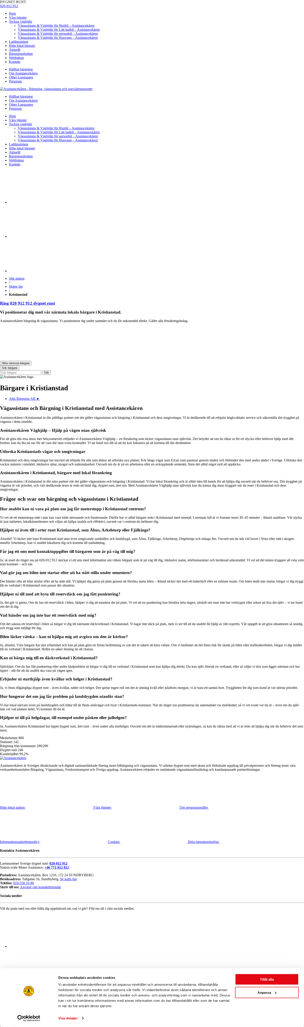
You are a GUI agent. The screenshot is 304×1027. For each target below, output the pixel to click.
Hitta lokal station (13, 807)
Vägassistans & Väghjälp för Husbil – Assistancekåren (56, 25)
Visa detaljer (68, 1018)
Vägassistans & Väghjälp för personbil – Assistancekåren (58, 33)
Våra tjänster (18, 17)
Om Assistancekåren (23, 73)
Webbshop (16, 58)
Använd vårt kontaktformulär (40, 887)
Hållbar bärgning (21, 69)
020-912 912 (9, 6)
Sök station (16, 278)
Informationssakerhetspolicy (20, 842)
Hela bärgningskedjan (204, 842)
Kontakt (14, 62)
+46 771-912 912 (57, 867)
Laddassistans (18, 41)
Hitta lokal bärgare (22, 46)
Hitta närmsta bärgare (16, 363)
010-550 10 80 (23, 883)
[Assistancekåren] (46, 89)
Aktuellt (14, 50)
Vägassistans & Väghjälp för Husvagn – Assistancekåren (58, 37)
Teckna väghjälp (20, 21)
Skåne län (16, 286)
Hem (12, 13)
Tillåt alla (267, 979)
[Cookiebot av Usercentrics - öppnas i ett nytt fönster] (28, 1018)
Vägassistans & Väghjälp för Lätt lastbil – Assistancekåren (59, 29)
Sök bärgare (9, 368)
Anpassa (264, 992)
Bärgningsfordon (21, 54)
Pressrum (15, 81)
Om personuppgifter (194, 807)
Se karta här (68, 879)
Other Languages (21, 77)
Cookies (114, 842)
